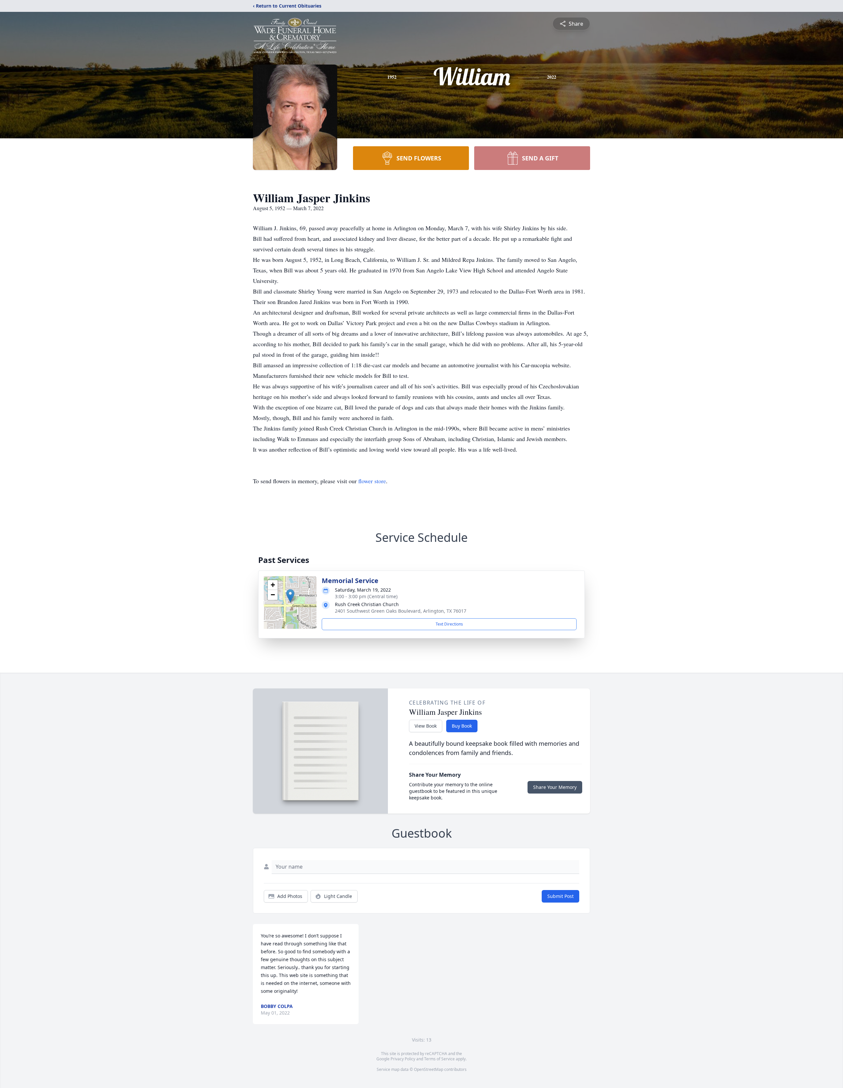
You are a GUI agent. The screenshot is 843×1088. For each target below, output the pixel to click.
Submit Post (560, 896)
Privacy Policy (403, 1059)
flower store (372, 481)
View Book (426, 726)
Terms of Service (439, 1059)
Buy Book (462, 726)
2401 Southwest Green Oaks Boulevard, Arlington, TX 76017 (400, 611)
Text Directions (449, 624)
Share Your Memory (555, 787)
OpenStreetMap (428, 1069)
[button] (290, 595)
